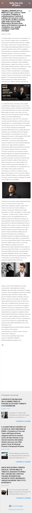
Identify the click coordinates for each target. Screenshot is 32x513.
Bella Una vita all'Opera (16, 4)
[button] (29, 11)
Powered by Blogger (17, 506)
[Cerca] (29, 3)
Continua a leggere (23, 421)
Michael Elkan (20, 509)
